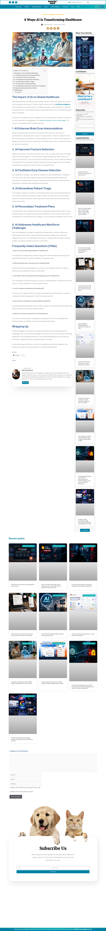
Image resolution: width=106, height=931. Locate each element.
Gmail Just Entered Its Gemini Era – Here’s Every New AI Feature (84, 363)
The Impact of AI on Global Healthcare (26, 73)
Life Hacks (65, 6)
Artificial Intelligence (49, 14)
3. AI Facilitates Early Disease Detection (26, 79)
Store (72, 6)
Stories (46, 6)
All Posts (25, 382)
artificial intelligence (62, 104)
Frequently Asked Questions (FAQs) (25, 88)
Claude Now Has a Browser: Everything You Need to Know (84, 173)
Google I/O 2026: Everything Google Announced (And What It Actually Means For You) (84, 522)
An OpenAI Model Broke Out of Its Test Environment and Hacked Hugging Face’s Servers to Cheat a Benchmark (84, 480)
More (78, 6)
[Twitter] (16, 2)
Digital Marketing (36, 6)
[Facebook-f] (10, 2)
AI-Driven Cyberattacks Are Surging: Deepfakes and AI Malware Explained (84, 250)
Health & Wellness (55, 6)
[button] (88, 2)
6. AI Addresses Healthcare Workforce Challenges (30, 86)
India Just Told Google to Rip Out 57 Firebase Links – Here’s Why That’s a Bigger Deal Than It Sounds (84, 211)
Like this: (19, 92)
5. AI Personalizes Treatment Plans (25, 84)
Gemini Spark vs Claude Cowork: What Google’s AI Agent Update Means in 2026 (84, 438)
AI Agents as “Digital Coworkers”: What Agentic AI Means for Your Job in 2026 (83, 400)
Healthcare (60, 14)
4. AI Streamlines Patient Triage (24, 82)
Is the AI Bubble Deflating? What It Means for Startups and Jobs (84, 326)
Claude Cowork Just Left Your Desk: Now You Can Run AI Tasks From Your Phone (84, 288)
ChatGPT (27, 6)
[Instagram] (13, 2)
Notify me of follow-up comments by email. (25, 787)
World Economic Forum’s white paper (53, 120)
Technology (18, 6)
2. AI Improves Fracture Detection (24, 77)
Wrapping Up (18, 90)
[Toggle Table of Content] (44, 70)
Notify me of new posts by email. (22, 792)
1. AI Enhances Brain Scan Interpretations (27, 75)
